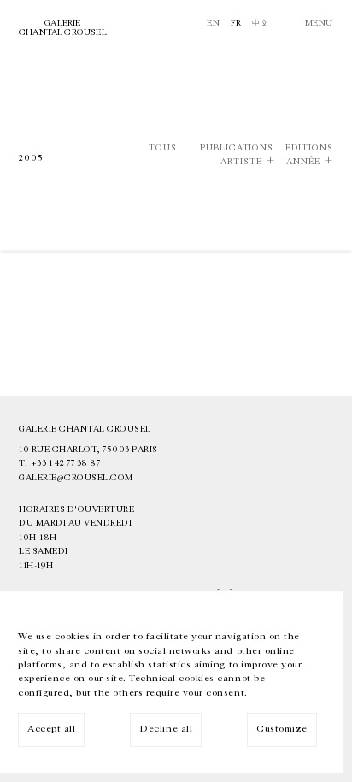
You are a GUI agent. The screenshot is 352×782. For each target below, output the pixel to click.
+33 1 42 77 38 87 (66, 463)
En (213, 23)
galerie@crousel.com (76, 478)
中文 (260, 23)
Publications (236, 148)
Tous (163, 148)
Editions (309, 148)
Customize (282, 728)
